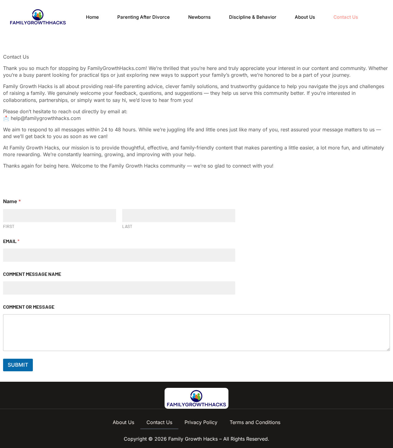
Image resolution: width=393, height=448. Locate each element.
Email (11, 241)
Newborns (199, 17)
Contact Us (345, 17)
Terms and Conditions (255, 422)
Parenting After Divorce (143, 17)
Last (127, 226)
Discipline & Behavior (252, 17)
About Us (305, 17)
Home (92, 17)
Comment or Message (28, 307)
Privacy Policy (201, 422)
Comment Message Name (32, 274)
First (8, 226)
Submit (18, 365)
